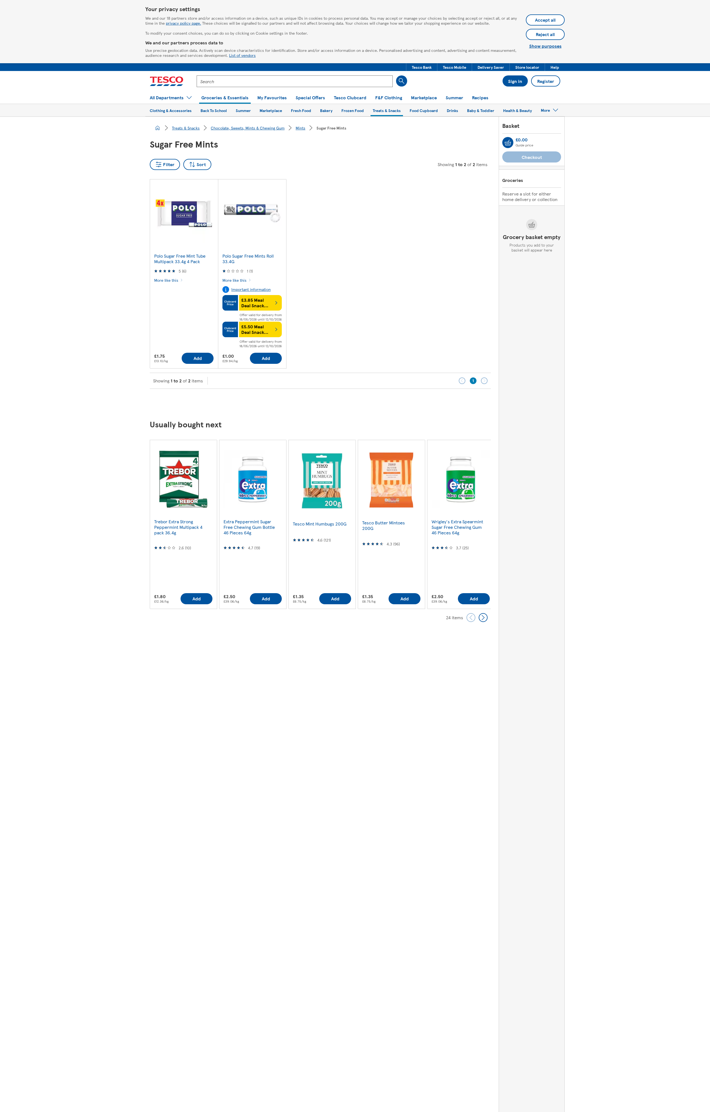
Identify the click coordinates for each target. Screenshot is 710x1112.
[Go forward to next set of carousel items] (483, 617)
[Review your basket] (507, 142)
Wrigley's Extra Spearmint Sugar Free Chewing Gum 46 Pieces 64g (457, 527)
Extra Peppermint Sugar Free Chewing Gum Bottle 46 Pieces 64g (249, 527)
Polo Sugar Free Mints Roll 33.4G (248, 259)
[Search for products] (401, 81)
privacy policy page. (183, 23)
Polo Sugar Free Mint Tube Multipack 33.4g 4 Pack (180, 259)
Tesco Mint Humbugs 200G (319, 524)
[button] (421, 67)
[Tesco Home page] (166, 81)
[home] (157, 127)
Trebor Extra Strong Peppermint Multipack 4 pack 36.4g (178, 527)
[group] (183, 524)
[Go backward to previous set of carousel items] (470, 617)
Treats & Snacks (186, 128)
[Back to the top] (357, 402)
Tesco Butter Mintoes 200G (383, 525)
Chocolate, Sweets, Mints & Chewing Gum (248, 128)
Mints (300, 128)
